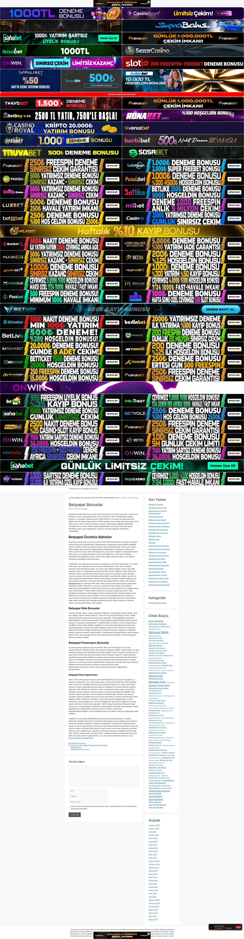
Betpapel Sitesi (155, 742)
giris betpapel (166, 785)
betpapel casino (168, 655)
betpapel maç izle (154, 713)
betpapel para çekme (157, 733)
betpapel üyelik (153, 778)
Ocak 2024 (153, 884)
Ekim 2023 (153, 893)
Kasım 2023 (153, 890)
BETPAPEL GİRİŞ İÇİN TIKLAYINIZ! (122, 94)
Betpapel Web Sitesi (166, 760)
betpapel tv (153, 755)
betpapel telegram (168, 752)
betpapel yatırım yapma (156, 765)
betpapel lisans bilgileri (166, 710)
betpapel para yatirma (157, 727)
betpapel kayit (154, 710)
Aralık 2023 (153, 887)
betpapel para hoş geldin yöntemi (157, 725)
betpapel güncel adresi (159, 688)
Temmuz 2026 (154, 825)
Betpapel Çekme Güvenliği (159, 546)
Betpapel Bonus (155, 645)
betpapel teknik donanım (155, 752)
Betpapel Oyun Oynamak (158, 533)
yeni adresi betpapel (157, 805)
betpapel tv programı (154, 760)
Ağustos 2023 (154, 900)
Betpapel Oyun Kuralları (158, 552)
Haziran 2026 (154, 829)
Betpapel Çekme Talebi (157, 562)
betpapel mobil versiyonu (167, 718)
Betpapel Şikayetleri (155, 780)
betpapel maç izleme (156, 715)
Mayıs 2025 (153, 838)
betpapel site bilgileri (154, 740)
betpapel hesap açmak (168, 695)
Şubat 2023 (153, 919)
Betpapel (152, 543)
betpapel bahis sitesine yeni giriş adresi (158, 643)
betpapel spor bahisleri (158, 750)
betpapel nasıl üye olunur (156, 722)
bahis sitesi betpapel (158, 624)
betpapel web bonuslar (90, 745)
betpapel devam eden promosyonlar (157, 668)
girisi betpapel (102, 745)
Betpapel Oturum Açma (158, 508)
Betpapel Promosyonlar (78, 743)
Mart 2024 (153, 877)
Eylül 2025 (153, 832)
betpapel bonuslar (76, 745)
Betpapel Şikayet (164, 778)
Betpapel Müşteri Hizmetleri (159, 585)
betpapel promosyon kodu (157, 737)
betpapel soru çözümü (154, 747)
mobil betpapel (156, 799)
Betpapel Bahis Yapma (157, 572)
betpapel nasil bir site (155, 720)
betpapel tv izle (168, 758)
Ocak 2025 (153, 845)
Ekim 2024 (153, 855)
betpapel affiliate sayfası (155, 629)
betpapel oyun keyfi (170, 722)
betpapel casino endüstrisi (155, 658)
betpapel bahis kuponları (155, 635)
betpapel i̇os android (154, 708)
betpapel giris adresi (157, 673)
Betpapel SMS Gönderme (158, 530)
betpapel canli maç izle (157, 648)
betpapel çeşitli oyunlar (154, 775)
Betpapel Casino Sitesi (157, 663)
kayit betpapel (155, 796)
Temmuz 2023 (154, 903)
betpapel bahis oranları (156, 638)
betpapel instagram (156, 703)
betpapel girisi (156, 675)
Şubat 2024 (153, 880)
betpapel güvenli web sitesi (155, 695)
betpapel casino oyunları (156, 660)
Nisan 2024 (153, 874)
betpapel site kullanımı (165, 740)
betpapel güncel (170, 682)
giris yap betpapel (166, 788)
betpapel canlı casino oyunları (158, 650)
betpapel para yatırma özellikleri (156, 730)
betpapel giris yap (156, 679)
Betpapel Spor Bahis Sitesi (159, 578)
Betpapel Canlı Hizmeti (157, 520)
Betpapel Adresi (155, 536)
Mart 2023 (153, 916)
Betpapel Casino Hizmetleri (159, 523)
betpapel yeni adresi (155, 770)
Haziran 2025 (154, 835)
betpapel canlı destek (156, 653)
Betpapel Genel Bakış (157, 559)
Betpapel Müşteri (76, 747)
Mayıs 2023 (153, 910)
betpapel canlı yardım (155, 655)
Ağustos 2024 (154, 861)
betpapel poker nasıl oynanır (156, 735)
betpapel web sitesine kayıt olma (157, 762)
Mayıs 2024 (153, 871)
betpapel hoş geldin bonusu (157, 700)
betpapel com (166, 665)
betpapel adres (154, 626)
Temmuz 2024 (154, 864)
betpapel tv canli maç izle (155, 757)
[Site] (61, 165)
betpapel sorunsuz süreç (169, 745)
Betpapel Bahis (158, 632)
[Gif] (122, 231)
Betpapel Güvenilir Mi (155, 690)
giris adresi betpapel (155, 785)
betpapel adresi (165, 626)
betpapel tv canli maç (166, 755)
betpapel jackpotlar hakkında (167, 708)
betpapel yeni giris (157, 773)
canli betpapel (168, 780)
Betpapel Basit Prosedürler (159, 565)
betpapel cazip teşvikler (155, 665)
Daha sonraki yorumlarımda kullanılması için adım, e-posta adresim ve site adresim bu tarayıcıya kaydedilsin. (104, 807)
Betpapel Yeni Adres (157, 767)
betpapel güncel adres (159, 685)
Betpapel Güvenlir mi (155, 693)
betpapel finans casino (154, 670)
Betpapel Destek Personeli (159, 556)
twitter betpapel (155, 802)
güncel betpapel (155, 793)
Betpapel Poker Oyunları (158, 575)
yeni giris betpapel (156, 807)
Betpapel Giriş (154, 539)
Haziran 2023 (154, 906)
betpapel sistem (170, 737)
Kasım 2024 (153, 851)
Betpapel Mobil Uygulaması (159, 526)
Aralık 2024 (153, 848)
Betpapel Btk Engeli (156, 569)
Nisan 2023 (153, 913)
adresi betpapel (156, 621)
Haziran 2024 (154, 868)
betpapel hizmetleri (153, 698)
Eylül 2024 (153, 858)
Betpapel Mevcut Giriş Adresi (80, 749)
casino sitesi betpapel (157, 783)
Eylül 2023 (153, 897)
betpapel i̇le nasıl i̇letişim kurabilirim (157, 705)
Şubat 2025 (153, 842)
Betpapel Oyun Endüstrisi (158, 582)
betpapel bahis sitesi (156, 640)
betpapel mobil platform (154, 718)
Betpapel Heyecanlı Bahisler (159, 549)
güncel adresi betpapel (159, 791)
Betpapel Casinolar (156, 517)
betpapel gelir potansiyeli (167, 670)
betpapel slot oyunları (155, 745)
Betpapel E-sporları (156, 505)
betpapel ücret (164, 775)
